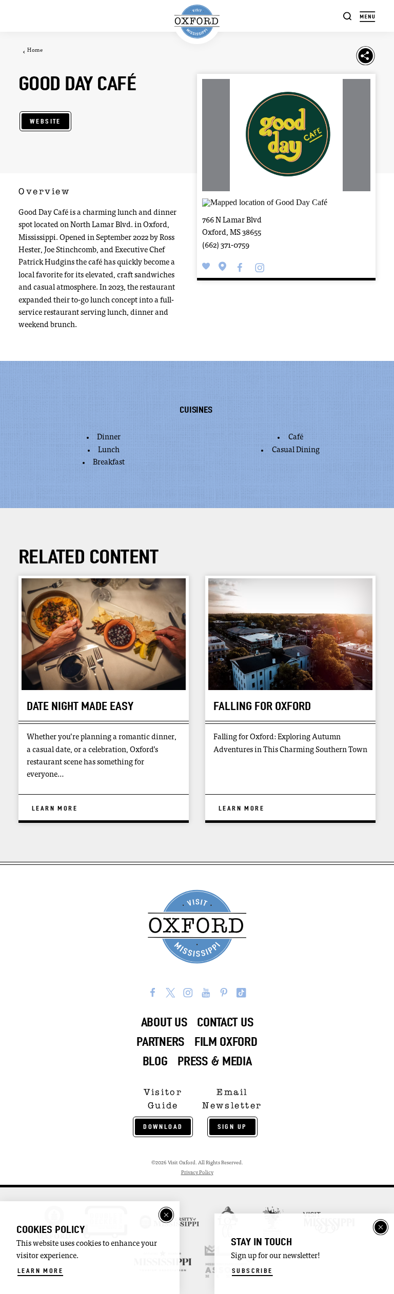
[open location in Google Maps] (264, 201)
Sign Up (232, 1126)
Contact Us (225, 1022)
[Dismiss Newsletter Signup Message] (380, 1227)
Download (163, 1126)
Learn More (40, 1270)
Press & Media (214, 1061)
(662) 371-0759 (225, 246)
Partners (160, 1042)
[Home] (197, 22)
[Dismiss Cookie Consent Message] (166, 1215)
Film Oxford (226, 1042)
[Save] (206, 266)
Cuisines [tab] (196, 410)
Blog (155, 1061)
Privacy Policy (197, 1173)
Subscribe (252, 1270)
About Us (164, 1022)
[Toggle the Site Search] (347, 15)
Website (45, 121)
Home (35, 50)
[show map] (223, 266)
